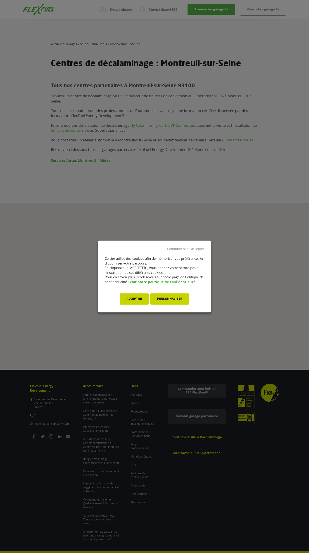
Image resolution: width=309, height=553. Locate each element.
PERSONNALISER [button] (169, 299)
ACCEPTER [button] (134, 299)
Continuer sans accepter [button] (185, 248)
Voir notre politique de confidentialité (162, 281)
